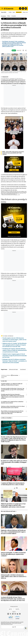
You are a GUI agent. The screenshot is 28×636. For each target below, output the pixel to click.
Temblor (10, 12)
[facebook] (8, 614)
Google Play (17, 609)
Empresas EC (18, 12)
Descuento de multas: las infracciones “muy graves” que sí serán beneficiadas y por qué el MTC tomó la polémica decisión (12, 390)
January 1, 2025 (17, 194)
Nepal (14, 12)
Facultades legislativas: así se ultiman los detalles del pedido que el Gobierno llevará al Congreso (11, 384)
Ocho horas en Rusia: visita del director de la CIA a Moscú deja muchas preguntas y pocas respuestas (13, 407)
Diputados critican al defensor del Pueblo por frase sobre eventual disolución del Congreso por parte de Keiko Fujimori (13, 531)
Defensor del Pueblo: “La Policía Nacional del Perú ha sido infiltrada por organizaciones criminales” (13, 554)
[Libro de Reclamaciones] (17, 617)
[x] (10, 614)
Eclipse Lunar (25, 12)
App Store (10, 609)
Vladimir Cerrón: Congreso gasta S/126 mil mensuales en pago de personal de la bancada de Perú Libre (14, 355)
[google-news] (20, 614)
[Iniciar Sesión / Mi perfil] (26, 8)
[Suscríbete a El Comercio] (22, 8)
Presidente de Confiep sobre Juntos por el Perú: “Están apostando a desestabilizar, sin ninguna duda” (14, 462)
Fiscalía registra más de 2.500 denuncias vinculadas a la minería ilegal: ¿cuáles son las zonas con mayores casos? (14, 339)
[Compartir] (26, 50)
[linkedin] (17, 614)
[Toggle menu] (2, 8)
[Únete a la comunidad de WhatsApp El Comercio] (14, 50)
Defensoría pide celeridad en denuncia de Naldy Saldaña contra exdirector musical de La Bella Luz (13, 576)
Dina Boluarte (23, 369)
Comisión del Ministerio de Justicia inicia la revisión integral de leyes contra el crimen (12, 483)
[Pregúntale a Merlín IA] (25, 628)
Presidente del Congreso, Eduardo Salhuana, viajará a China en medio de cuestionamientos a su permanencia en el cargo (14, 350)
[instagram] (13, 614)
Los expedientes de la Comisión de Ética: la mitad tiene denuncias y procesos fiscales (12, 402)
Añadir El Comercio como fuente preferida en (14, 18)
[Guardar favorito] (23, 50)
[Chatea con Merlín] (20, 8)
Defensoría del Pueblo (13, 369)
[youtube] (15, 614)
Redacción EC (5, 76)
